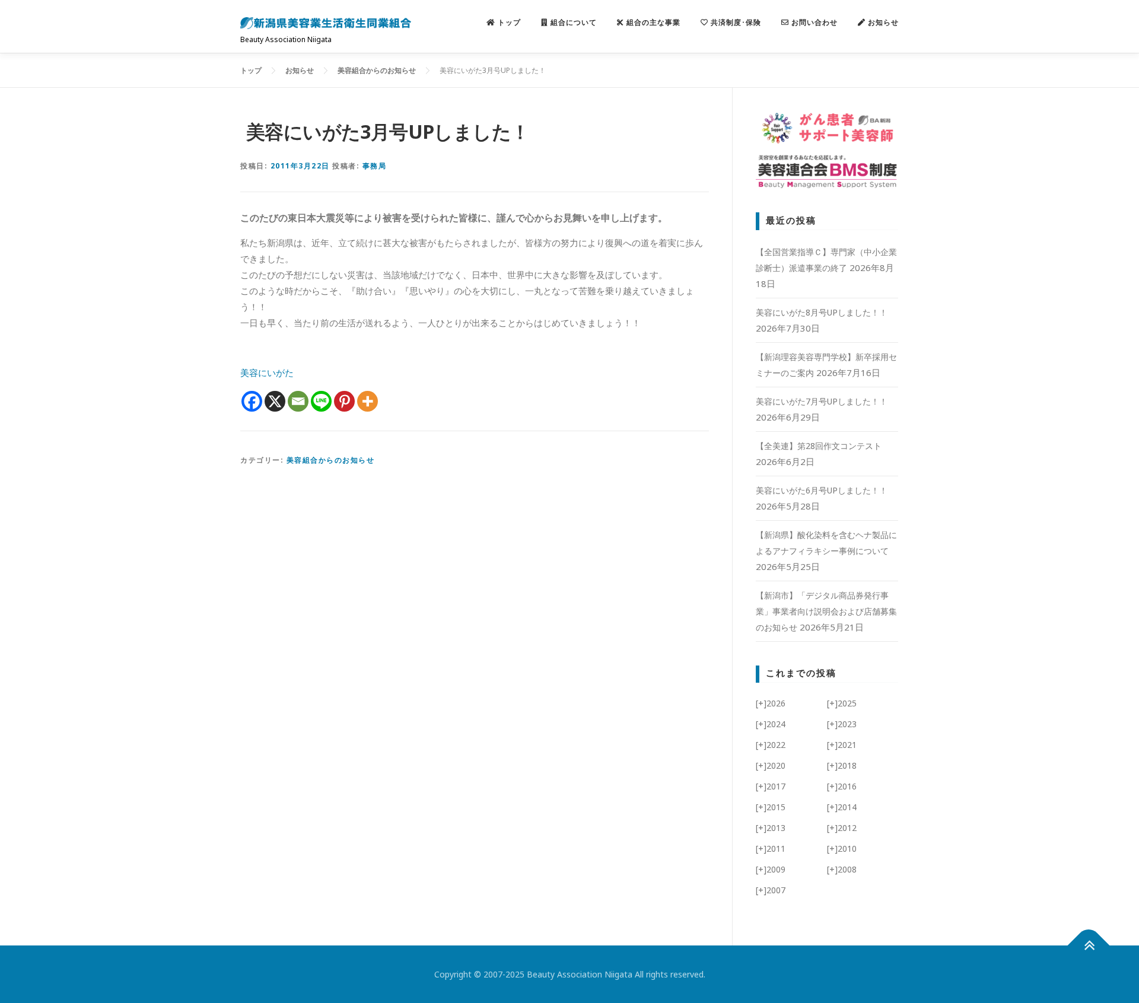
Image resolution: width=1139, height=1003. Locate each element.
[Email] (298, 401)
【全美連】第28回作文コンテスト (819, 445)
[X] (275, 401)
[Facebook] (251, 401)
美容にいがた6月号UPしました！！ (821, 490)
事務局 (374, 166)
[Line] (321, 401)
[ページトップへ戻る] (1089, 946)
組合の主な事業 (652, 22)
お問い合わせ (813, 22)
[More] (367, 401)
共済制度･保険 (734, 22)
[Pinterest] (344, 401)
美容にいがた (267, 372)
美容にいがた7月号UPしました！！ (821, 401)
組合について (572, 22)
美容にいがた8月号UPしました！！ (821, 312)
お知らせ (882, 22)
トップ (508, 22)
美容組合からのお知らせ (331, 460)
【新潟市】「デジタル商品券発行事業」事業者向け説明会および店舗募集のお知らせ (826, 611)
